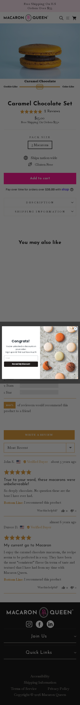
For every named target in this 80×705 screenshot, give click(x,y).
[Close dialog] (75, 328)
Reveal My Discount (21, 364)
